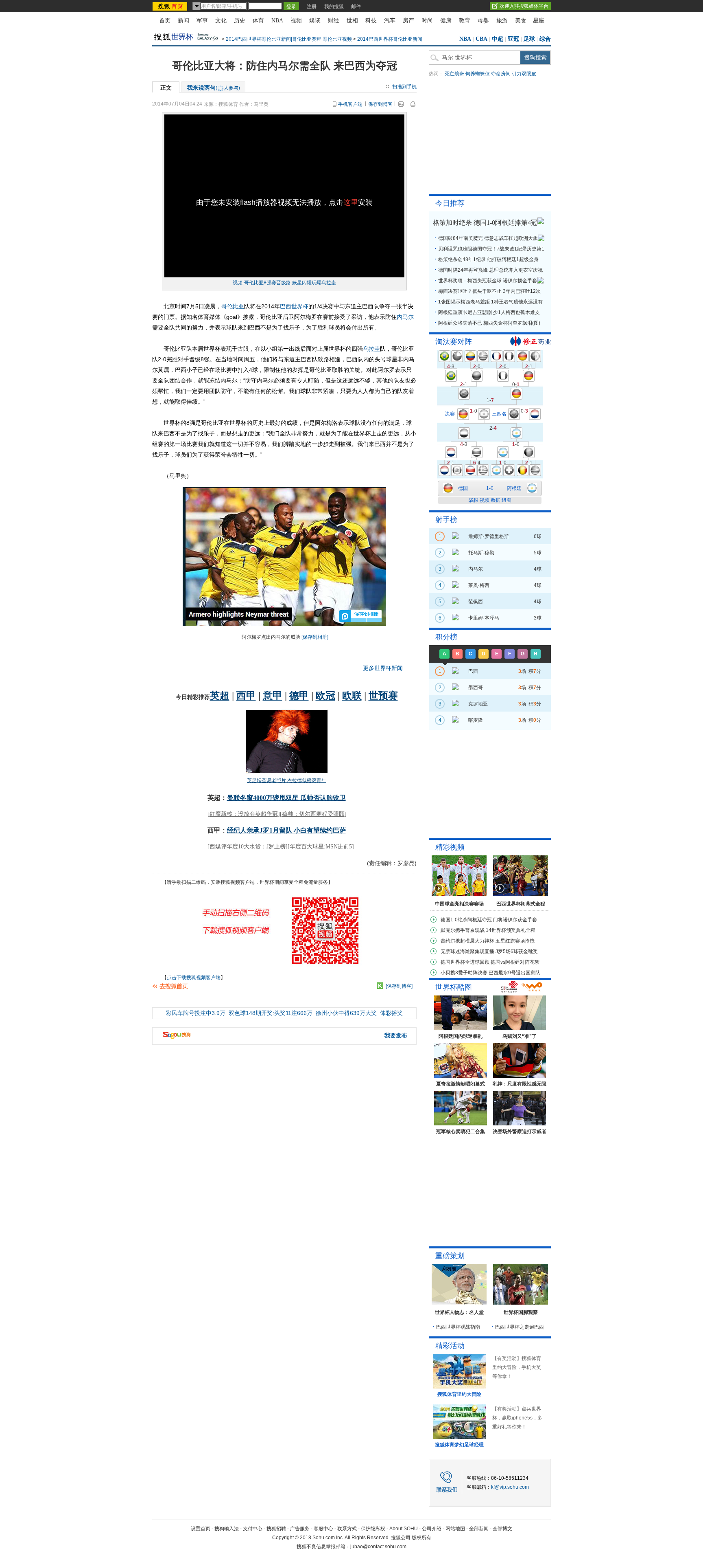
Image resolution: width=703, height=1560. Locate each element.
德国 (463, 488)
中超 (497, 39)
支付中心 (252, 1528)
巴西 (285, 306)
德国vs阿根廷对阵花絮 (515, 962)
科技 (371, 21)
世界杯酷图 (453, 987)
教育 (464, 21)
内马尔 (405, 317)
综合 (545, 39)
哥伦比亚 (232, 306)
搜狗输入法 (226, 1528)
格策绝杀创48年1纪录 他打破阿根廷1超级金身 (488, 259)
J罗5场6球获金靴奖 (517, 951)
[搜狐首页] (171, 6)
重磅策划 (450, 1256)
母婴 (483, 21)
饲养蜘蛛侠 (477, 74)
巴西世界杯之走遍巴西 (519, 1327)
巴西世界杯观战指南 (458, 1327)
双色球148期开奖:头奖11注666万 (270, 1013)
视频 (296, 21)
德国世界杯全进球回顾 (465, 962)
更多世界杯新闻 (383, 668)
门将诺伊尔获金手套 (515, 920)
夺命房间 (501, 74)
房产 (408, 21)
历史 (239, 21)
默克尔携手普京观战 (463, 930)
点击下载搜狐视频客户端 (194, 977)
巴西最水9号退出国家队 (514, 973)
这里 (350, 202)
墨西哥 (475, 687)
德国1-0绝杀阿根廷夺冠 (466, 920)
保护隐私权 (373, 1528)
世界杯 (299, 306)
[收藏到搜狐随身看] (380, 985)
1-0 (489, 488)
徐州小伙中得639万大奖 (346, 1013)
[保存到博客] (399, 986)
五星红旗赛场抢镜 (515, 941)
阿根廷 (514, 488)
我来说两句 (213, 87)
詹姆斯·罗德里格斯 (488, 536)
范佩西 (475, 601)
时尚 (427, 21)
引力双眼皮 (524, 74)
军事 (202, 21)
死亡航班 (454, 74)
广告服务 (300, 1528)
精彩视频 (450, 847)
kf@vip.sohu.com (510, 1487)
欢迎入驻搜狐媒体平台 (524, 6)
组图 (506, 500)
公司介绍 (431, 1528)
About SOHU (403, 1528)
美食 (520, 21)
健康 (446, 21)
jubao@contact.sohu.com (378, 1546)
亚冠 (513, 39)
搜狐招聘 (276, 1528)
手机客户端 (350, 104)
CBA (481, 39)
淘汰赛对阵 (453, 342)
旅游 (502, 21)
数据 (495, 500)
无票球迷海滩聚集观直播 (467, 951)
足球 (529, 39)
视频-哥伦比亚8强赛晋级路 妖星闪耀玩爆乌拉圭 (284, 283)
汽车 (389, 21)
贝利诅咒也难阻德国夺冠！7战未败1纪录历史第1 (491, 249)
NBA (277, 21)
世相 (352, 21)
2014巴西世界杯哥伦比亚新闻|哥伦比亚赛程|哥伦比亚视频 (289, 39)
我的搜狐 (334, 6)
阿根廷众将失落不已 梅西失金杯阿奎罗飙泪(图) (489, 323)
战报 (473, 500)
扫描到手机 (404, 87)
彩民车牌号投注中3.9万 (195, 1013)
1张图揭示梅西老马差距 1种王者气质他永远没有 (490, 302)
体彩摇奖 (391, 1013)
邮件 (356, 6)
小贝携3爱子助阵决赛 (464, 973)
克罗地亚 (478, 704)
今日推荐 (450, 203)
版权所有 (421, 1537)
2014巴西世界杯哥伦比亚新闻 (389, 39)
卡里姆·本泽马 (483, 618)
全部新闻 (479, 1528)
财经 (333, 21)
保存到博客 (380, 104)
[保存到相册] (314, 637)
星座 (538, 21)
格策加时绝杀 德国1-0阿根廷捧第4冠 (485, 222)
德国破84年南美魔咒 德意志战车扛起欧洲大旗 (488, 238)
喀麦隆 (475, 720)
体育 (258, 21)
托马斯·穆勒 (481, 553)
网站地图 (455, 1528)
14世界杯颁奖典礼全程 (510, 930)
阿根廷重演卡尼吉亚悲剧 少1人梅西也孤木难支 (489, 312)
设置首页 (200, 1528)
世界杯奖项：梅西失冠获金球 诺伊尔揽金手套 (487, 280)
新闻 (183, 21)
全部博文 (502, 1528)
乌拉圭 (371, 348)
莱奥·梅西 (478, 585)
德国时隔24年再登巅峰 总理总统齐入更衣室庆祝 (490, 270)
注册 (312, 6)
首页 (164, 21)
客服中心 (323, 1528)
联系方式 (347, 1528)
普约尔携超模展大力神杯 (467, 941)
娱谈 (315, 21)
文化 (221, 21)
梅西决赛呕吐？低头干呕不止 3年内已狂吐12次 (489, 291)
